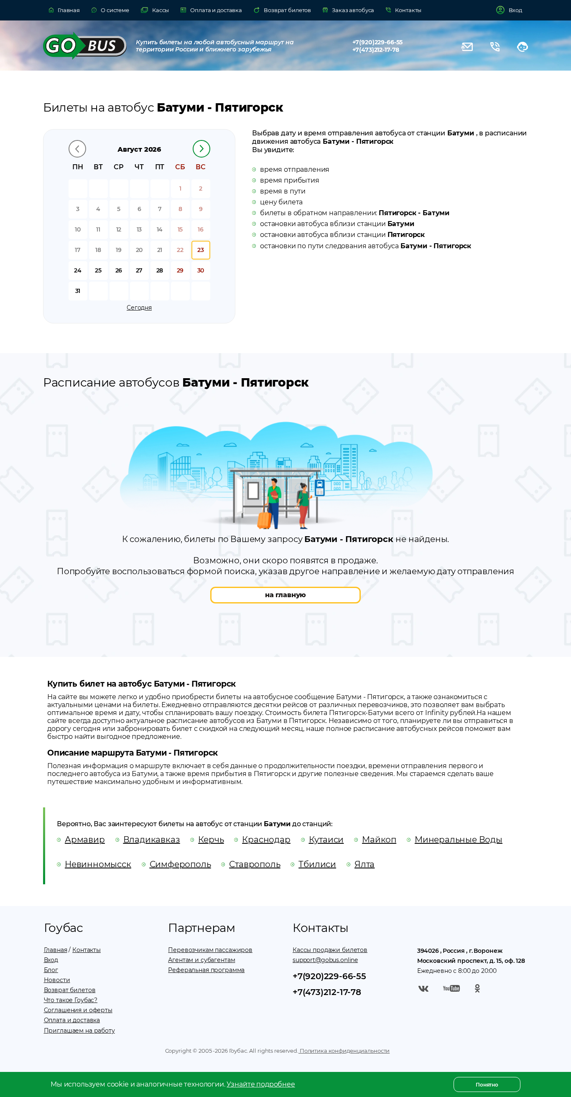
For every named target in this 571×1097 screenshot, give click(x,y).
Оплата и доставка (72, 1020)
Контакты (86, 950)
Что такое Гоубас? (71, 1000)
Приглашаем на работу (79, 1030)
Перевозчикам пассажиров (210, 950)
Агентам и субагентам (201, 960)
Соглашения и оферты (78, 1010)
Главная (55, 950)
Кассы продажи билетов (330, 950)
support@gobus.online (325, 960)
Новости (57, 980)
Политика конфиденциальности (344, 1050)
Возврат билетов (70, 990)
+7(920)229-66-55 (377, 42)
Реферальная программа (206, 970)
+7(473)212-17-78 (376, 49)
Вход (51, 960)
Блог (51, 970)
